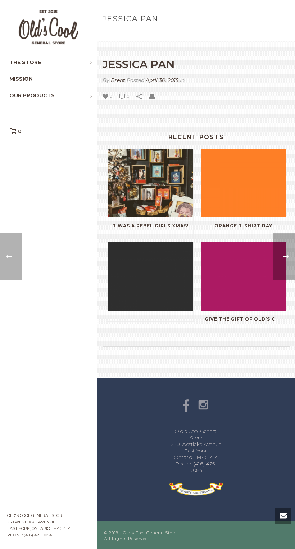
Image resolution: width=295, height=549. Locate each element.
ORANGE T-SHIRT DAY (243, 225)
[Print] (155, 96)
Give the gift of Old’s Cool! (245, 319)
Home (241, 34)
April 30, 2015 (162, 80)
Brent (118, 80)
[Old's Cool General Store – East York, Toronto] (48, 27)
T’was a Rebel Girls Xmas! (151, 225)
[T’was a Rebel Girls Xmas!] (150, 183)
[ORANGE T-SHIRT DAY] (243, 183)
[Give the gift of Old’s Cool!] (243, 276)
